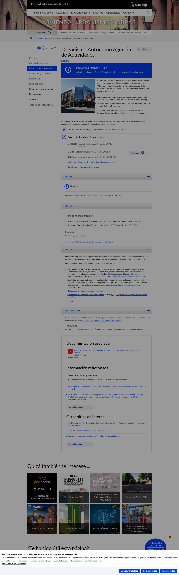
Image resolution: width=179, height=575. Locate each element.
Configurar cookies (129, 570)
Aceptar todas (168, 570)
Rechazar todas (150, 570)
